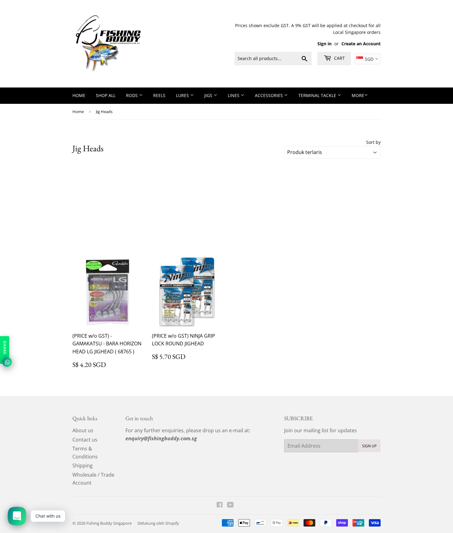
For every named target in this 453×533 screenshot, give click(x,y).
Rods (132, 95)
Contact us (84, 439)
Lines (234, 95)
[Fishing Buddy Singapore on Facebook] (219, 505)
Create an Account (361, 44)
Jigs (209, 95)
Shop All (106, 95)
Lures (183, 95)
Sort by (373, 142)
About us (82, 430)
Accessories (269, 95)
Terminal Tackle (317, 95)
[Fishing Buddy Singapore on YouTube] (230, 505)
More (358, 95)
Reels (159, 95)
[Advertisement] (226, 208)
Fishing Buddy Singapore (109, 523)
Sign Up (369, 446)
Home (78, 95)
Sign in (324, 44)
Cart (339, 58)
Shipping (82, 465)
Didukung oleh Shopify (158, 523)
